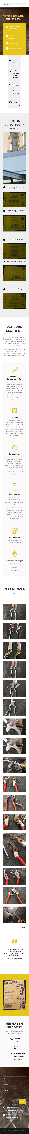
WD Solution (14, 1130)
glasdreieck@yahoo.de (18, 105)
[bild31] (14, 639)
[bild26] (14, 922)
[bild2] (14, 792)
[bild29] (14, 753)
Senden (22, 1102)
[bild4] (14, 830)
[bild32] (14, 696)
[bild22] (14, 620)
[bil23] (14, 865)
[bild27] (14, 884)
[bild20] (14, 811)
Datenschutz (13, 1132)
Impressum (21, 1130)
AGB (18, 1132)
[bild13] (14, 658)
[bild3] (14, 903)
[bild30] (14, 734)
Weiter (23, 927)
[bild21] (14, 677)
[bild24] (14, 715)
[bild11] (14, 772)
